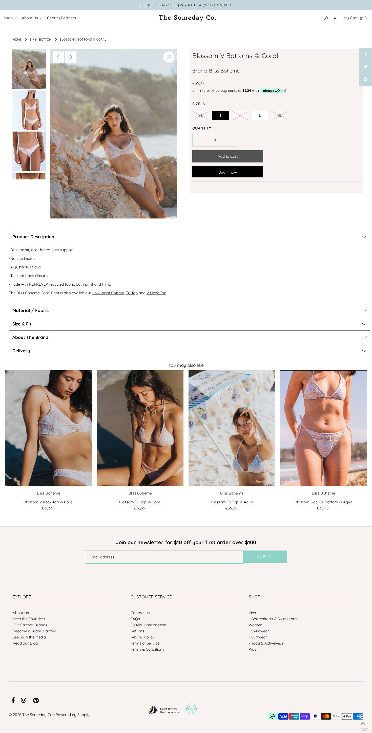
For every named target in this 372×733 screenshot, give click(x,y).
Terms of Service (145, 643)
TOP (363, 727)
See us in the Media (29, 637)
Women (255, 624)
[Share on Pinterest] (365, 79)
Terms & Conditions (147, 649)
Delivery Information (148, 624)
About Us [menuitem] (30, 17)
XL (280, 115)
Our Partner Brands (30, 624)
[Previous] (58, 57)
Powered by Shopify (73, 714)
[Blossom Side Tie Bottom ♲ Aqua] (323, 428)
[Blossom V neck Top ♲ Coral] (48, 428)
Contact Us (140, 612)
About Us (21, 612)
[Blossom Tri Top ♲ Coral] (140, 428)
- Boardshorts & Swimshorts (273, 618)
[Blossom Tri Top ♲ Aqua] (232, 428)
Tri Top (132, 292)
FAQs (135, 618)
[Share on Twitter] (365, 67)
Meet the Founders (29, 618)
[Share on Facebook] (365, 54)
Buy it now (227, 172)
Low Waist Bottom (108, 292)
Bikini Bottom (41, 39)
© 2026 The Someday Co (30, 714)
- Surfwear (258, 637)
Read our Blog (25, 643)
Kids (252, 649)
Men (252, 612)
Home (17, 39)
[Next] (70, 57)
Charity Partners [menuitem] (61, 17)
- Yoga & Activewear (266, 643)
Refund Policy (143, 637)
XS (200, 115)
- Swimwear (259, 631)
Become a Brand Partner (34, 631)
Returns (137, 631)
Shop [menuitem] (8, 17)
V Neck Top (156, 292)
